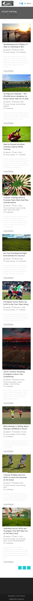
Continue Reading (8, 71)
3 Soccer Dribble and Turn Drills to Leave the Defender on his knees (15, 477)
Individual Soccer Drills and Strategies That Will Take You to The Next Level (15, 530)
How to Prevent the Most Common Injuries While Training (14, 146)
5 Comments (9, 386)
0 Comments (22, 52)
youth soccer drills (13, 210)
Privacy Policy (11, 596)
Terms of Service (20, 596)
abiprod (8, 50)
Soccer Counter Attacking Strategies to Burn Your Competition (14, 374)
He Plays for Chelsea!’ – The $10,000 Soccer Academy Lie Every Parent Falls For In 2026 (16, 96)
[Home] (2, 14)
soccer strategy (10, 434)
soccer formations (11, 382)
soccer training (10, 52)
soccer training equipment (16, 541)
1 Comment (21, 155)
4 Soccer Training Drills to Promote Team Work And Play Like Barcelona (15, 200)
